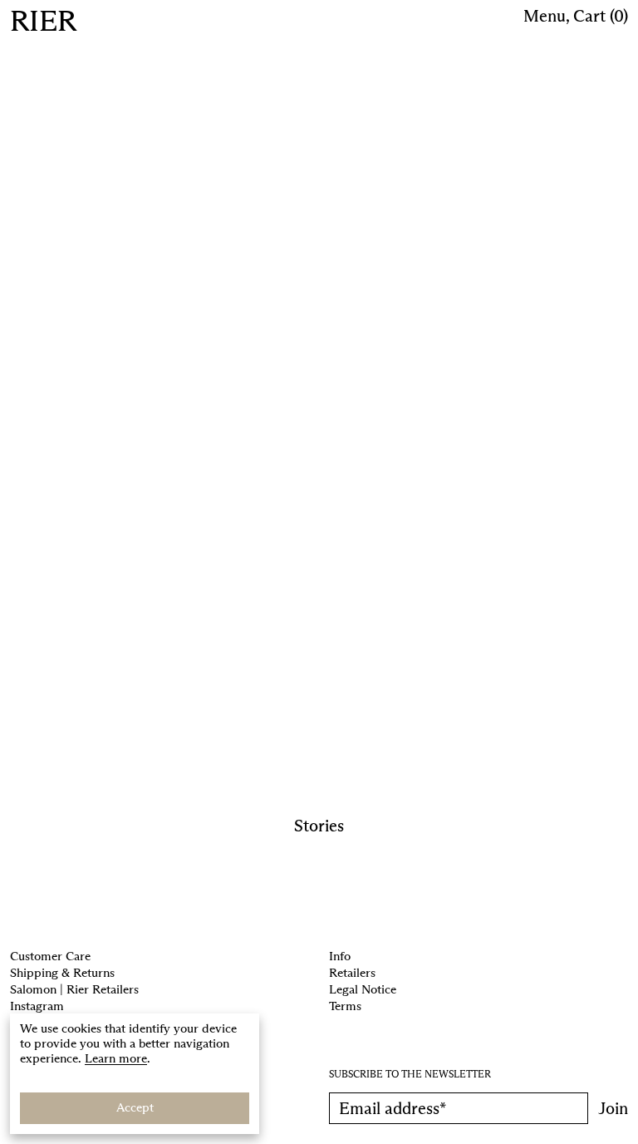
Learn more (116, 1058)
